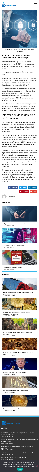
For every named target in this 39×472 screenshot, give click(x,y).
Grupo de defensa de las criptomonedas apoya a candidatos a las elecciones (16, 313)
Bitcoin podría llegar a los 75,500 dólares (14, 372)
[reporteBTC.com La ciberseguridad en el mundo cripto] (19, 235)
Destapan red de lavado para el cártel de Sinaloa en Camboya (17, 333)
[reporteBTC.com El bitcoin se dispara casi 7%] (19, 401)
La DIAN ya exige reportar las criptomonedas (15, 390)
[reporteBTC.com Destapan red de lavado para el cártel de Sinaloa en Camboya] (19, 324)
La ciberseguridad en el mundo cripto (14, 245)
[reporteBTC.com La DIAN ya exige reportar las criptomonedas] (19, 382)
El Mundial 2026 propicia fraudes (13, 267)
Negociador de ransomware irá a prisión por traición (18, 224)
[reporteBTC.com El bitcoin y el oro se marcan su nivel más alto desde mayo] (19, 344)
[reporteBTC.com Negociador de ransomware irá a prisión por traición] (19, 214)
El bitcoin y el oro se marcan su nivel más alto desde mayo (17, 353)
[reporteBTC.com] (8, 4)
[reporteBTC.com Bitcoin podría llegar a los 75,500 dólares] (19, 364)
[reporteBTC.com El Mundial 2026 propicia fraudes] (19, 257)
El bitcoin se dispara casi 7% (11, 409)
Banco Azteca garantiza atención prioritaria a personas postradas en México (18, 293)
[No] (36, 466)
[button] (35, 4)
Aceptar (20, 469)
